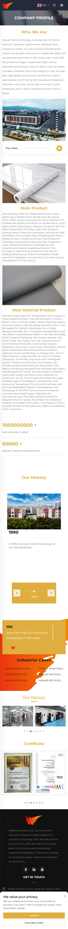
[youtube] (42, 869)
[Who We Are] (59, 148)
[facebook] (25, 869)
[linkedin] (34, 869)
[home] (8, 5)
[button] (24, 731)
